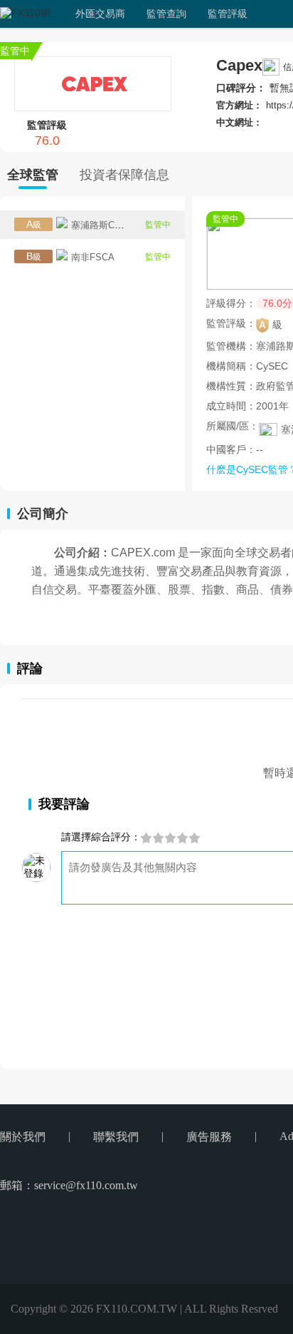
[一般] (170, 838)
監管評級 (227, 13)
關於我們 (23, 1137)
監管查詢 (166, 13)
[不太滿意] (158, 838)
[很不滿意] (146, 838)
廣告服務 (209, 1137)
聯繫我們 (116, 1137)
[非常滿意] (194, 838)
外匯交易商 (100, 13)
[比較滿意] (182, 838)
